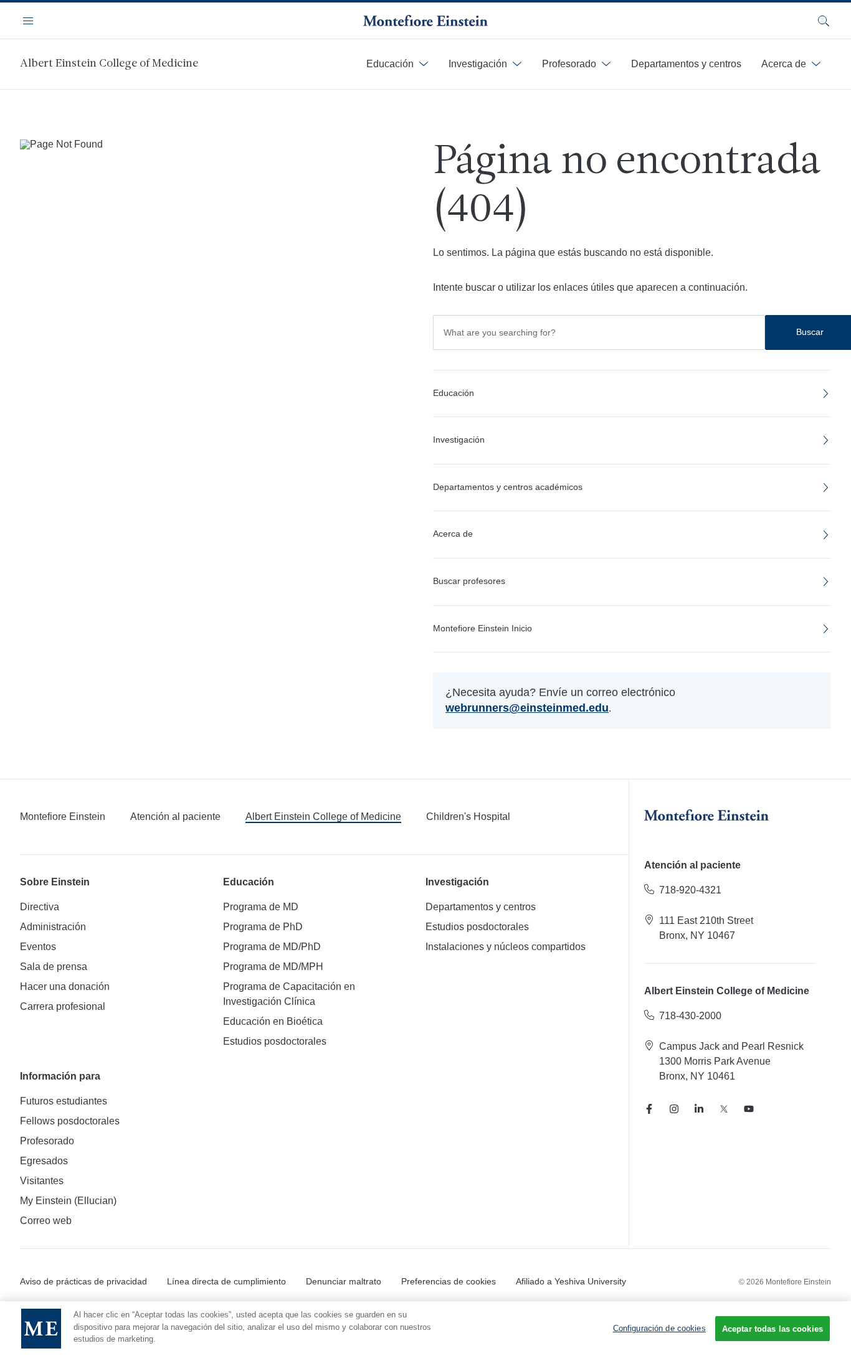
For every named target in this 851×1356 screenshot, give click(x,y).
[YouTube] (749, 1109)
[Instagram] (674, 1109)
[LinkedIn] (699, 1109)
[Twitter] (724, 1109)
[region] (425, 1328)
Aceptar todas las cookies (772, 1329)
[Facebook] (649, 1109)
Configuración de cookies (659, 1328)
